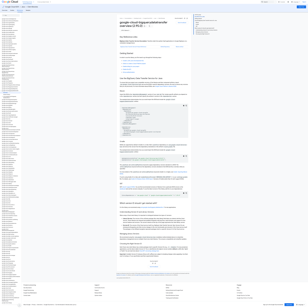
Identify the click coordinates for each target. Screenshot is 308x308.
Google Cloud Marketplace (30, 292)
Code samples (169, 292)
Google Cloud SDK (12, 7)
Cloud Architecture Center (172, 295)
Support (97, 290)
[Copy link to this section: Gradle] (126, 142)
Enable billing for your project (131, 66)
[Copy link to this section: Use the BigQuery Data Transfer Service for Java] (163, 78)
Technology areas (27, 2)
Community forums (100, 287)
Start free (301, 7)
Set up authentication (129, 72)
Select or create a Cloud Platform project (134, 63)
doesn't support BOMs (128, 187)
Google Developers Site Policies (142, 275)
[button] (10, 91)
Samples (28, 10)
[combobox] (269, 1)
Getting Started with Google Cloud (174, 290)
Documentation (128, 18)
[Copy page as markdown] (149, 26)
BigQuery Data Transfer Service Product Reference (133, 46)
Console (282, 2)
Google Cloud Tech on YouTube (245, 298)
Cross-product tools (43, 2)
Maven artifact (179, 46)
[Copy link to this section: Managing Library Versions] (140, 234)
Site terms (39, 304)
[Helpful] (184, 18)
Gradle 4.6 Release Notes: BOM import (142, 179)
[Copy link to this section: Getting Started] (134, 53)
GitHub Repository (165, 46)
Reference (20, 10)
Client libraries (32, 7)
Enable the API (127, 69)
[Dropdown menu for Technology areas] (34, 2)
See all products (28, 287)
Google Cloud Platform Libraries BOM (165, 86)
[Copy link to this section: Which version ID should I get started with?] (158, 203)
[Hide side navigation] (19, 305)
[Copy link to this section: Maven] (126, 91)
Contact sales (27, 295)
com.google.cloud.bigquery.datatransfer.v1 (152, 207)
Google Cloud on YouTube (243, 295)
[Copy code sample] (186, 105)
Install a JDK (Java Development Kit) (133, 60)
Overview (4, 10)
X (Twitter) (239, 292)
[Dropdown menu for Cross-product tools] (51, 2)
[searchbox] (11, 15)
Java (23, 7)
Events (238, 290)
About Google (27, 304)
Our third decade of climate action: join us (65, 304)
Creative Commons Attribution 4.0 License (160, 273)
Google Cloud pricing (29, 290)
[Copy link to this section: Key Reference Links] (139, 37)
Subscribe (289, 304)
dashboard (123, 189)
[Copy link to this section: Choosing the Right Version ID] (143, 244)
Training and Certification (172, 298)
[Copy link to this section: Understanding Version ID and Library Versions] (155, 212)
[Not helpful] (187, 18)
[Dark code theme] (183, 105)
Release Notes (98, 292)
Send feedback (182, 22)
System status (98, 295)
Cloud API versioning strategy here (149, 251)
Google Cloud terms (49, 304)
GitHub (167, 287)
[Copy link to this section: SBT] (124, 184)
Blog (238, 287)
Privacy (34, 304)
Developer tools (137, 18)
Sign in (304, 2)
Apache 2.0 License (121, 275)
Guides (12, 10)
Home (121, 18)
